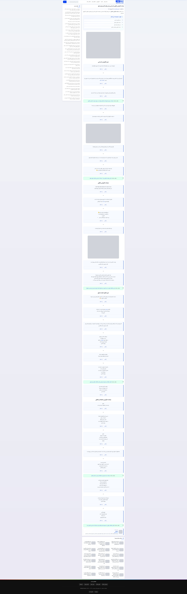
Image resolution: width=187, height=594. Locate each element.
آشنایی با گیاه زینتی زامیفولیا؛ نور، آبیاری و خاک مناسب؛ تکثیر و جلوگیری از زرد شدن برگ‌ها (72, 56)
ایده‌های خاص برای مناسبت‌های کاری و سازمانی (73, 86)
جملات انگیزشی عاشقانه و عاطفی (115, 27)
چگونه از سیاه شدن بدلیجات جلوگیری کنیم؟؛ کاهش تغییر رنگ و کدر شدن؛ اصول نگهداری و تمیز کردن (72, 59)
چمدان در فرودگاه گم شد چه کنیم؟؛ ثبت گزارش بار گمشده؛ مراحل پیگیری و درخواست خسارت (73, 34)
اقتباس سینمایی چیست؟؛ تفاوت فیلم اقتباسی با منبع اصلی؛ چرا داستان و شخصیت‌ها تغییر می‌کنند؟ (72, 49)
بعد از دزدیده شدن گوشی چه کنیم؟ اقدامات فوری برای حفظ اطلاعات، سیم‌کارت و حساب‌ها (72, 98)
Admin (116, 492)
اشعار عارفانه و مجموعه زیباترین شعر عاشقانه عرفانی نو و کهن (101, 343)
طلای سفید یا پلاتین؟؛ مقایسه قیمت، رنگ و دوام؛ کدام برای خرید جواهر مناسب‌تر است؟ (72, 62)
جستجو (65, 1)
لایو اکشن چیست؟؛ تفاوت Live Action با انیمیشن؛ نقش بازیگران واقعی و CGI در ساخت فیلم (72, 46)
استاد (104, 183)
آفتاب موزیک (86, 545)
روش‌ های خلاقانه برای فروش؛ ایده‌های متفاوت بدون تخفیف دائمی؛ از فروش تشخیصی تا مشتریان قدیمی (72, 13)
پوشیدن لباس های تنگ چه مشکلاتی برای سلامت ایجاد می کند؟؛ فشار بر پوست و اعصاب (72, 71)
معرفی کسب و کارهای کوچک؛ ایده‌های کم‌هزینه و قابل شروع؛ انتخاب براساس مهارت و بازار (72, 10)
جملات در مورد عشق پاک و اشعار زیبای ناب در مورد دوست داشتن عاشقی (100, 101)
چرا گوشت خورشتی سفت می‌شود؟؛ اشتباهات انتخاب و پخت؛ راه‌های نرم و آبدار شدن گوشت (72, 19)
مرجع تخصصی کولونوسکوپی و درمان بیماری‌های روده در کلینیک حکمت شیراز (72, 37)
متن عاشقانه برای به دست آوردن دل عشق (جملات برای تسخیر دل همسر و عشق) (100, 249)
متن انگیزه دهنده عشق (117, 24)
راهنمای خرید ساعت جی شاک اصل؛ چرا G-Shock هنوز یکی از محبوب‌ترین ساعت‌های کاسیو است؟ (72, 84)
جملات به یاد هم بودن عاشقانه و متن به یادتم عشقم (100, 436)
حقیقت (102, 301)
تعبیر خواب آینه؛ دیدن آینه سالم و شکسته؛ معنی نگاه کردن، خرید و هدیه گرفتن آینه (72, 16)
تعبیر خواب (92, 545)
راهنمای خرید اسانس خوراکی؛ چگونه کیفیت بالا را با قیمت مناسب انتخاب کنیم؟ (72, 68)
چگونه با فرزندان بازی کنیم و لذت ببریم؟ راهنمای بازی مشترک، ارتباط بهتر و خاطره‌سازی (72, 89)
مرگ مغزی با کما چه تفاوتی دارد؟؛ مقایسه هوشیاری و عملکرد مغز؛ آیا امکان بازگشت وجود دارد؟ (72, 74)
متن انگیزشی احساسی (117, 20)
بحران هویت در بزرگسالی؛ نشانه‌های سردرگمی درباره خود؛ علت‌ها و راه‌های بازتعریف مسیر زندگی (72, 78)
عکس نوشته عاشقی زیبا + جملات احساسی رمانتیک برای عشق (101, 160)
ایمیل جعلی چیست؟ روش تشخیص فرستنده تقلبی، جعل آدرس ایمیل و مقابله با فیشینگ (72, 95)
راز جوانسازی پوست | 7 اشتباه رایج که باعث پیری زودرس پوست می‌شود (72, 65)
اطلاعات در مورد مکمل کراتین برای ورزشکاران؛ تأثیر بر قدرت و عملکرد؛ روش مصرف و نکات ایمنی (72, 24)
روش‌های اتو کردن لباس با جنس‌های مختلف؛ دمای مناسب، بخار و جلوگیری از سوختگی (72, 92)
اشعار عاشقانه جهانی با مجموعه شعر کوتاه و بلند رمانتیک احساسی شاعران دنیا (100, 486)
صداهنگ (81, 545)
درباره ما (96, 553)
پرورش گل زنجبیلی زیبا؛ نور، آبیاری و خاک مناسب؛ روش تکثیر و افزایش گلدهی (72, 52)
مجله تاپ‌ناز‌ (120, 1)
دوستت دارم (102, 80)
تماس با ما (91, 553)
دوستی (106, 270)
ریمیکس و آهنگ (104, 545)
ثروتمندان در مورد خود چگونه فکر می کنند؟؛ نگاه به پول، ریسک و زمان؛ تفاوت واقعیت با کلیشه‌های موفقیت (72, 43)
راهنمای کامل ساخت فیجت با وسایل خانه (74, 21)
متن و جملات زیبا (116, 9)
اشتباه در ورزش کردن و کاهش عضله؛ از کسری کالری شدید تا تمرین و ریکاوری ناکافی (72, 27)
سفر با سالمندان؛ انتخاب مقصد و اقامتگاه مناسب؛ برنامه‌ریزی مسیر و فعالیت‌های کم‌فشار (73, 81)
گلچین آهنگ (98, 545)
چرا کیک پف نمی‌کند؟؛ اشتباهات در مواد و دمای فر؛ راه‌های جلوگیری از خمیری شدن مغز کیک (72, 30)
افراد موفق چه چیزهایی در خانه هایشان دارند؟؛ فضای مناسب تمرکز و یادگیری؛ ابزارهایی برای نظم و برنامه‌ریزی (72, 40)
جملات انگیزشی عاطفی (117, 22)
